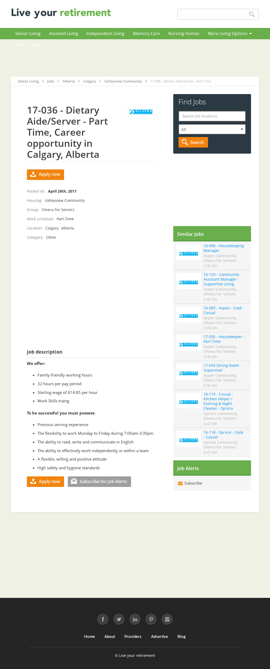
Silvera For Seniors (58, 209)
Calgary (52, 228)
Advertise (159, 637)
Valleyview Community (65, 200)
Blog (36, 45)
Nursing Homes (183, 33)
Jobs (19, 45)
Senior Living (28, 33)
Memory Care (146, 33)
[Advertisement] (152, 58)
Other (51, 237)
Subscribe (192, 483)
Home (89, 637)
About (109, 637)
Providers (133, 637)
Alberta (67, 228)
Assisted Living (63, 33)
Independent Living (105, 33)
